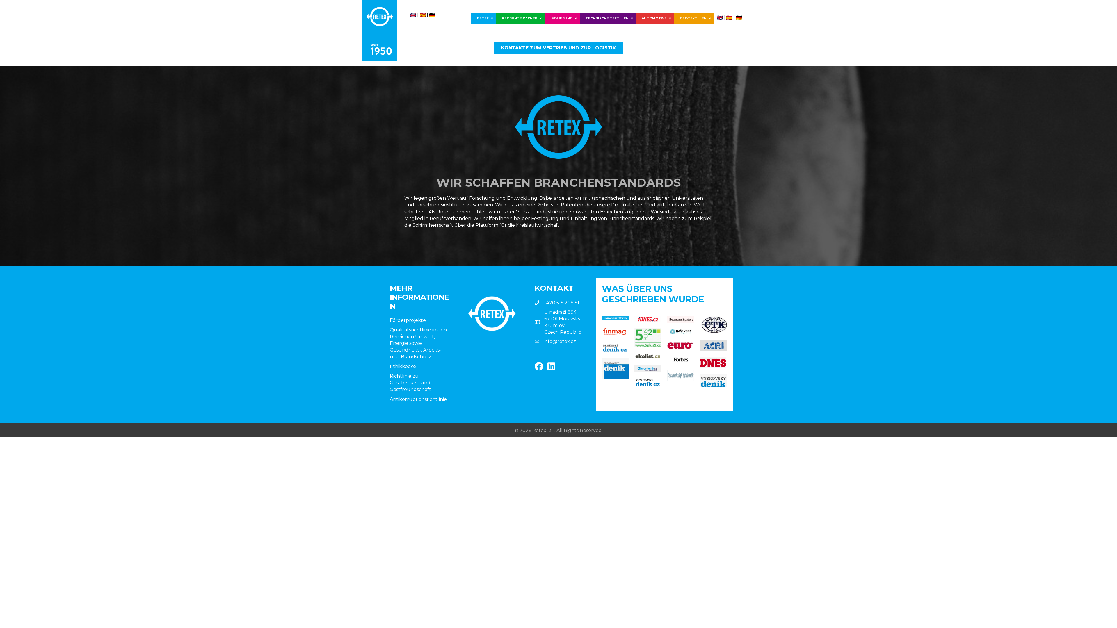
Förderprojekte (408, 320)
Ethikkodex (403, 366)
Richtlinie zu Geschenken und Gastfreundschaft (410, 382)
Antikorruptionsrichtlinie (418, 399)
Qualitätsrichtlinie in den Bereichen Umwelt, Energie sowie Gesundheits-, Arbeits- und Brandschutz (418, 343)
